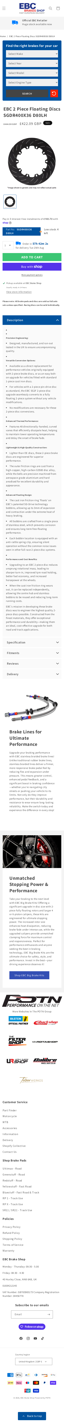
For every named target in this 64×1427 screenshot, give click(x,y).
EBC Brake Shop (27, 1398)
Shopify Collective (14, 1146)
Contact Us (10, 1152)
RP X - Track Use (13, 1204)
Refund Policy (11, 1233)
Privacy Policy (11, 1227)
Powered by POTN (43, 1398)
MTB (5, 1122)
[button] (4, 8)
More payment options (32, 275)
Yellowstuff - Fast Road (17, 1186)
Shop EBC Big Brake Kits (29, 975)
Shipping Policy (12, 1239)
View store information (19, 291)
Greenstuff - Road (14, 1174)
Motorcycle (10, 1116)
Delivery (8, 1140)
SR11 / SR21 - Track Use (17, 1210)
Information (10, 1134)
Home (3, 36)
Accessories (10, 1128)
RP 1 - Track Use (13, 1198)
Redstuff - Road (12, 1180)
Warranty (9, 1250)
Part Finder (10, 1110)
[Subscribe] (49, 1314)
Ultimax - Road (12, 1168)
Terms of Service (13, 1245)
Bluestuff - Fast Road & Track (21, 1192)
